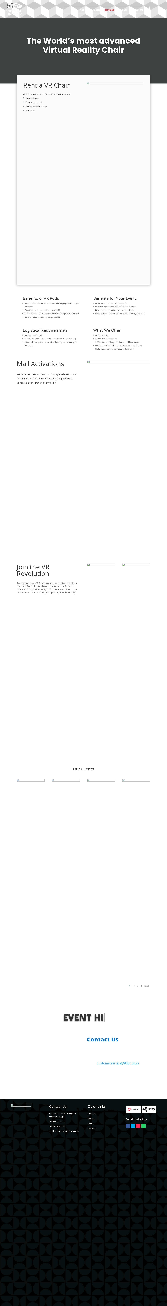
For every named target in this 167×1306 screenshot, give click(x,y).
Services (109, 10)
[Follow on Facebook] (128, 1126)
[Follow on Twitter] (133, 1126)
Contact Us (136, 10)
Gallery (97, 10)
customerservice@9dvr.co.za (118, 1063)
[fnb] (31, 781)
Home (73, 10)
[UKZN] (136, 781)
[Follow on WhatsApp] (143, 1126)
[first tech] (66, 781)
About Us (91, 1113)
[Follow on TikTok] (138, 1126)
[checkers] (101, 781)
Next (146, 985)
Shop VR (122, 10)
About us (85, 10)
